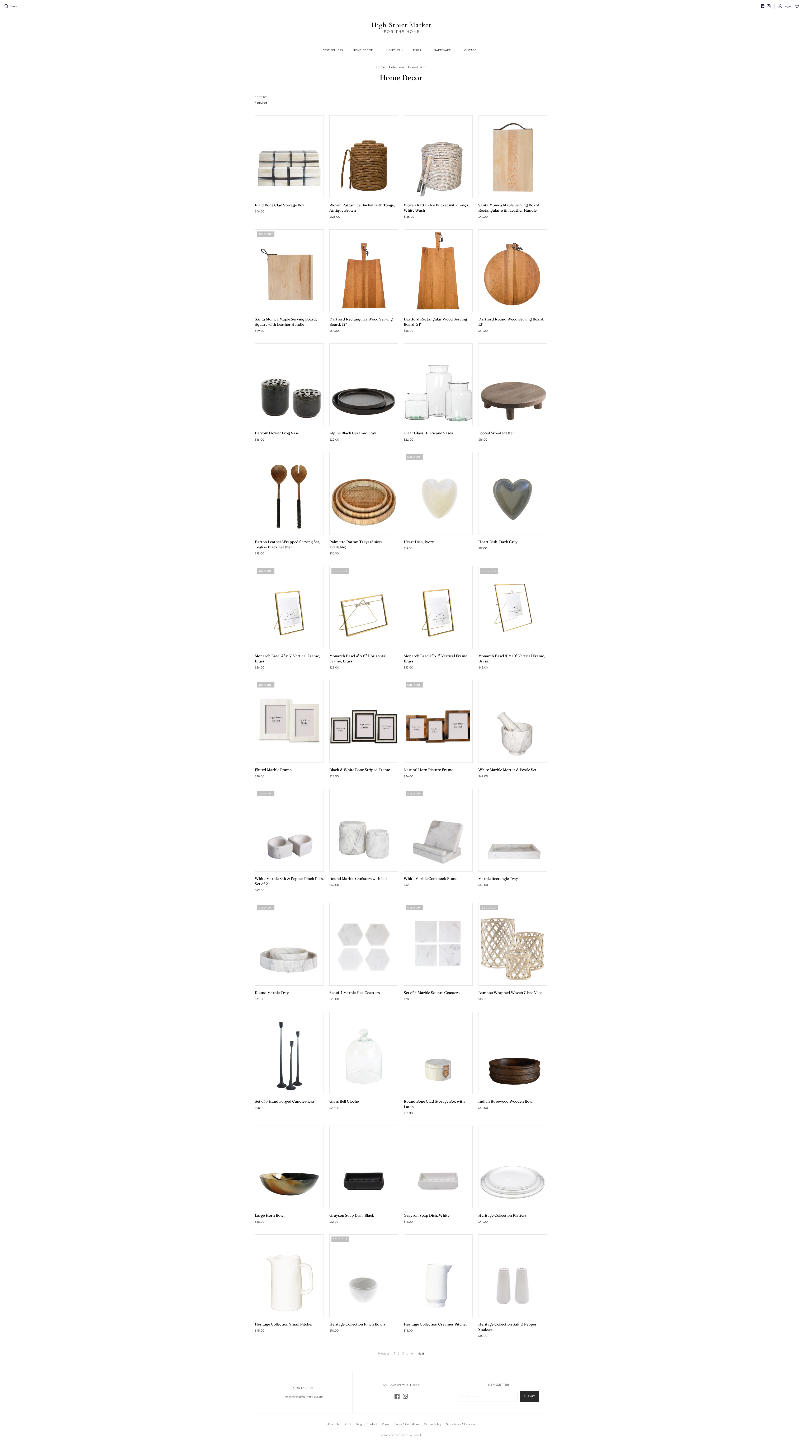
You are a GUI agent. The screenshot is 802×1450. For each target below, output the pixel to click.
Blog (359, 1424)
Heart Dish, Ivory (419, 541)
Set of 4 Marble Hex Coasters (354, 992)
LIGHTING (393, 50)
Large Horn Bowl (269, 1215)
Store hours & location (460, 1424)
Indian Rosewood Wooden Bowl (505, 1101)
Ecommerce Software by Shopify (401, 1435)
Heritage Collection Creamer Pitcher (435, 1324)
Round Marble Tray (272, 992)
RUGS (417, 50)
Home (380, 67)
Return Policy (432, 1424)
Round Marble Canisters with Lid (358, 878)
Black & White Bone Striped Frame (359, 769)
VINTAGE (470, 50)
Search (14, 6)
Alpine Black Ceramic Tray (352, 433)
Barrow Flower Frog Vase (277, 433)
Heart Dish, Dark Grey (498, 541)
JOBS (347, 1424)
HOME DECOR (363, 50)
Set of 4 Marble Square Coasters (431, 992)
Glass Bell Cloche (344, 1101)
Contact (372, 1424)
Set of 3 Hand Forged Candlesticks (285, 1101)
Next (421, 1353)
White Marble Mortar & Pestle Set (507, 769)
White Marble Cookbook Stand (431, 878)
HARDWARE (442, 50)
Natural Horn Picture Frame (428, 769)
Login (787, 6)
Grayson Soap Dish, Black (351, 1215)
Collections (396, 67)
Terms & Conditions (406, 1424)
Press (385, 1424)
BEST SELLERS (332, 50)
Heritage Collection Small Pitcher (284, 1324)
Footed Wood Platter (496, 433)
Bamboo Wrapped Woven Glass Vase (510, 992)
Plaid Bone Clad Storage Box (279, 205)
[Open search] (6, 6)
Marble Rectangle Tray (498, 878)
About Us (333, 1424)
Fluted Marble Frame (273, 769)
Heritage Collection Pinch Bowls (357, 1324)
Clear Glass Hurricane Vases (428, 433)
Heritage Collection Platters (502, 1215)
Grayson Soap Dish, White (426, 1215)
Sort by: (261, 97)
